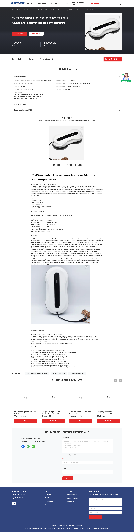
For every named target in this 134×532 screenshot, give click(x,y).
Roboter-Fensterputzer (34, 10)
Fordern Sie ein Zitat (112, 59)
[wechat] (33, 446)
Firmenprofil (48, 494)
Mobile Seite (62, 525)
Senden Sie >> (95, 517)
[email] (23, 446)
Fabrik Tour (48, 498)
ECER (107, 528)
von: (64, 459)
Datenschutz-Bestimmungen (75, 525)
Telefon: (65, 468)
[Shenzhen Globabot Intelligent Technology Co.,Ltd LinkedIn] (14, 503)
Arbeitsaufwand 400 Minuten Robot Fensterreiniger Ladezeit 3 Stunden (108, 414)
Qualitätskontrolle (49, 501)
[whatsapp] (28, 446)
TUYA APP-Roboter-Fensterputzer (37, 373)
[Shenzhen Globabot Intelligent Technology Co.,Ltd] (18, 3)
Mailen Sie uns (36, 33)
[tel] (38, 446)
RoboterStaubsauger (72, 494)
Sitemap (54, 525)
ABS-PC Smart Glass (59, 373)
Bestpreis (19, 33)
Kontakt (67, 478)
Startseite (15, 10)
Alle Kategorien (70, 501)
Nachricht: (66, 437)
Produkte (23, 10)
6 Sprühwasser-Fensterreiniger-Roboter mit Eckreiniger (80, 414)
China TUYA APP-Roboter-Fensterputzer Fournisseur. (38, 528)
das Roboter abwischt (77, 373)
